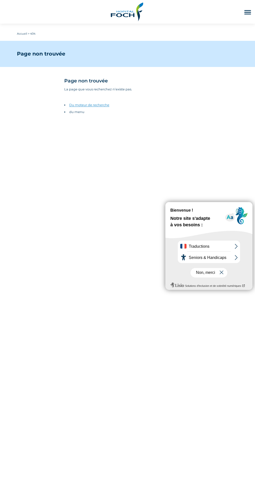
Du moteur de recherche (89, 105)
